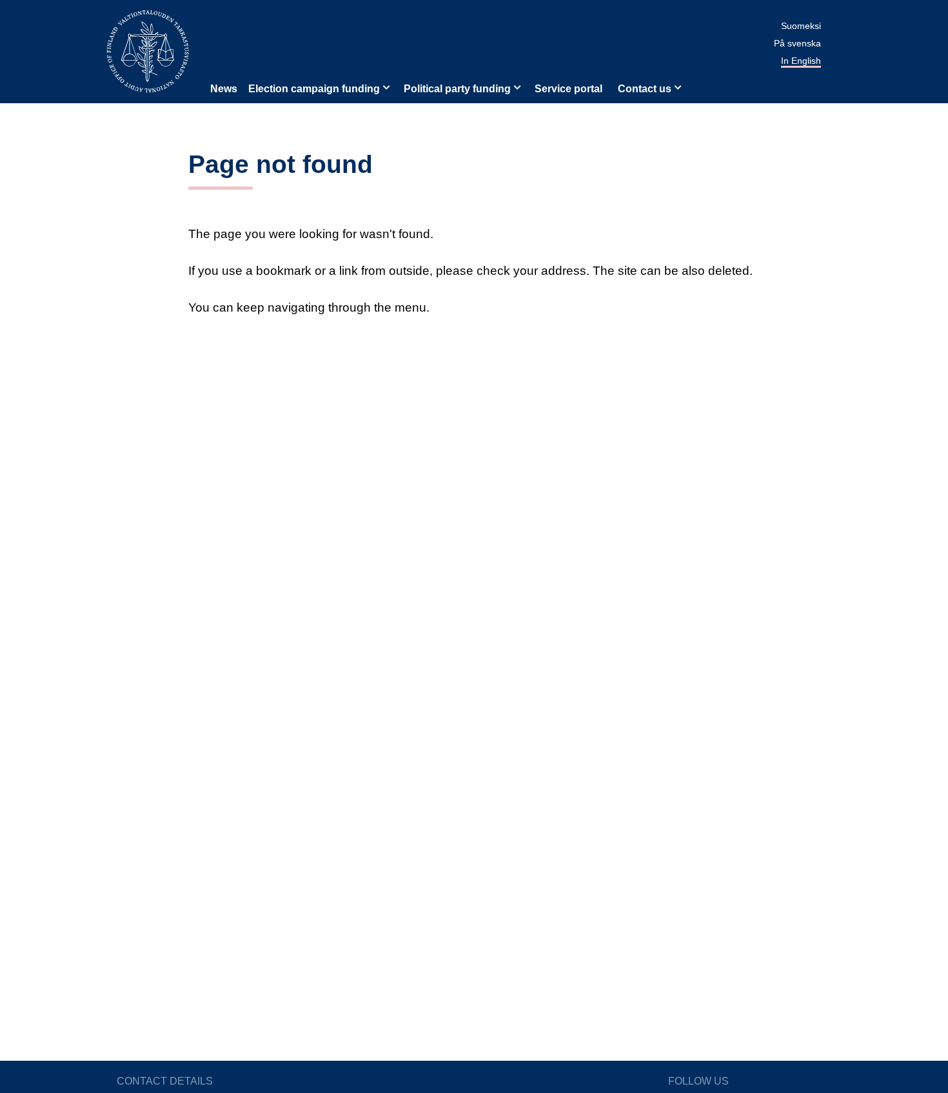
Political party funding (457, 88)
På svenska (797, 43)
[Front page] (147, 50)
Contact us (644, 88)
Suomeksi (801, 26)
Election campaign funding (314, 88)
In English (801, 60)
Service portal (568, 88)
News (223, 88)
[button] (385, 86)
